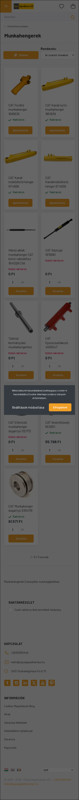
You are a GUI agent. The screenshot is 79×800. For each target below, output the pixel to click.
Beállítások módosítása (28, 407)
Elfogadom (60, 407)
